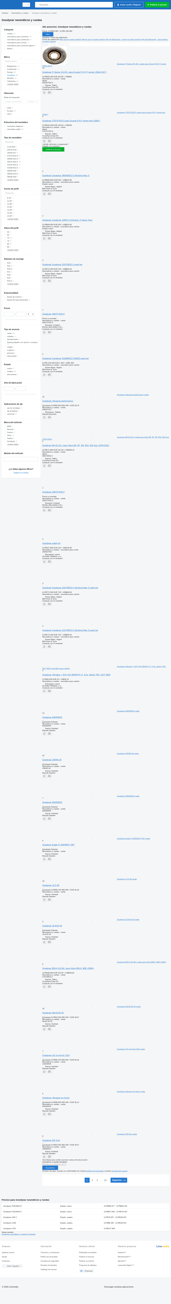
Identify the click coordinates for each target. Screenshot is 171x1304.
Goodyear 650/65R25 (52, 802)
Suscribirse (50, 1168)
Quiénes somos (8, 1252)
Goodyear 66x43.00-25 (53, 1013)
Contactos (6, 1261)
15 (105, 1180)
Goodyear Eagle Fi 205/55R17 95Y (58, 845)
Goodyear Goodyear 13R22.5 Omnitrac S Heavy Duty (67, 220)
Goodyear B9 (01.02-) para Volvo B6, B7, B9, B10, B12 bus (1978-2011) (75, 445)
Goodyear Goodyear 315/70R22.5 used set (62, 264)
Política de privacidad (49, 1257)
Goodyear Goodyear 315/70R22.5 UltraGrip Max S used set (70, 588)
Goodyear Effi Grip (51, 1140)
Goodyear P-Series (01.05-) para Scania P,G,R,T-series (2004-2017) (74, 72)
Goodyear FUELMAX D (12, 1206)
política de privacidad (95, 1171)
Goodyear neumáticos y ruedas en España (19, 1234)
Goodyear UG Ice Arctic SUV (56, 1055)
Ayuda (4, 1257)
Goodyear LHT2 (9, 1228)
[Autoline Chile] (10, 5)
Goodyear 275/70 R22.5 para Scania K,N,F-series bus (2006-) (71, 121)
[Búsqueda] (37, 4)
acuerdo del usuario (119, 1171)
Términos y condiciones (50, 1252)
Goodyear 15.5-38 (50, 885)
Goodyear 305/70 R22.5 (53, 314)
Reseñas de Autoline (49, 1265)
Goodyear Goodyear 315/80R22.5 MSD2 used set (65, 358)
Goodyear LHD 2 (10, 1217)
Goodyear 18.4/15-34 (52, 926)
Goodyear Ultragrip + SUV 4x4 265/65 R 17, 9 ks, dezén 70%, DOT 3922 (76, 675)
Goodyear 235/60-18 (51, 760)
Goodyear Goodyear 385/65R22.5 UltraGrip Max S (65, 175)
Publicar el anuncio (53, 149)
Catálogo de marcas (49, 1269)
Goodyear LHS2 (9, 1223)
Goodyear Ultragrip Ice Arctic (56, 1098)
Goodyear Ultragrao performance (57, 401)
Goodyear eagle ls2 (51, 543)
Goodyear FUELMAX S (12, 1212)
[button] (44, 92)
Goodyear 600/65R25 (52, 717)
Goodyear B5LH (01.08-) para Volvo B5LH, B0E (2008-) (68, 968)
